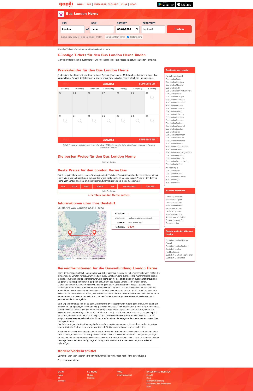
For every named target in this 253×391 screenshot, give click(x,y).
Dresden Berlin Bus (174, 202)
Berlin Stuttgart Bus (174, 211)
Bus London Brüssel (174, 173)
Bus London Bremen (174, 105)
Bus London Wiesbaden (175, 140)
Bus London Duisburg (175, 114)
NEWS (133, 4)
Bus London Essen (173, 94)
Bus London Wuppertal (175, 126)
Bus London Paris (173, 170)
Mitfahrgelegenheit (124, 375)
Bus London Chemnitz (175, 158)
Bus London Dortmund (175, 99)
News (148, 378)
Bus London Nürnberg (175, 117)
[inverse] (87, 29)
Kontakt (149, 375)
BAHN (80, 4)
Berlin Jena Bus (172, 223)
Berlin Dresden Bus (174, 208)
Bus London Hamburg (175, 82)
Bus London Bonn (173, 132)
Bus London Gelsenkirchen (177, 146)
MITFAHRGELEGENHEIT (106, 4)
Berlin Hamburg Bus (174, 199)
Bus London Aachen (174, 149)
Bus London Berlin (173, 79)
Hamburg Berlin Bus (174, 196)
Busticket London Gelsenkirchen (179, 255)
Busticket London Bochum (177, 246)
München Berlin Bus (174, 205)
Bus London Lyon (173, 179)
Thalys (60, 375)
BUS (89, 4)
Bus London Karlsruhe (175, 137)
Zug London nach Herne (69, 360)
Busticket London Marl (175, 258)
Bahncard (61, 381)
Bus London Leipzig (174, 111)
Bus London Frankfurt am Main (179, 91)
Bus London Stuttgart (175, 96)
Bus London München (175, 85)
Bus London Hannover (175, 108)
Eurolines (91, 378)
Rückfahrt (149, 23)
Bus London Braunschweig (177, 161)
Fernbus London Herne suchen (110, 195)
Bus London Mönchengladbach (179, 152)
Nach (94, 23)
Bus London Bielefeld (174, 129)
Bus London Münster (174, 143)
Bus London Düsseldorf (175, 102)
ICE (59, 378)
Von (64, 23)
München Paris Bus (174, 214)
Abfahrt (122, 23)
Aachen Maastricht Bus (176, 217)
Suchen (179, 29)
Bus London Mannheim (175, 135)
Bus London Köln (173, 88)
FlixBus (90, 375)
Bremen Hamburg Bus (175, 220)
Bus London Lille (173, 182)
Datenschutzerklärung (155, 381)
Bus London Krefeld (174, 164)
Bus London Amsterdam (176, 176)
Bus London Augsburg (175, 155)
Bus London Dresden (174, 120)
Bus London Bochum (174, 123)
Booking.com (124, 36)
